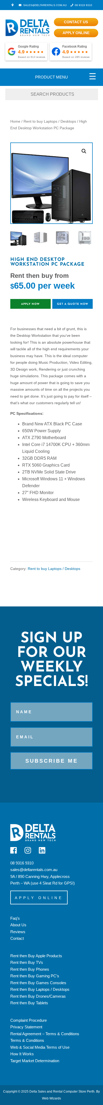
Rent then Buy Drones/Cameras (38, 996)
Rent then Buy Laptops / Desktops (39, 989)
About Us (18, 925)
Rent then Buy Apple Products (36, 956)
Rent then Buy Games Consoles (38, 982)
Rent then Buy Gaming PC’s (34, 976)
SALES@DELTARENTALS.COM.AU (44, 5)
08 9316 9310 (83, 5)
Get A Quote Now (72, 304)
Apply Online (76, 33)
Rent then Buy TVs (26, 962)
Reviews (17, 931)
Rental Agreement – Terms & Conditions (44, 1034)
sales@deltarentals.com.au (33, 869)
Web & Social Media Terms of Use (39, 1047)
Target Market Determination (34, 1060)
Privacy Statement (26, 1027)
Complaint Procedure (28, 1020)
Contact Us (76, 22)
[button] (84, 151)
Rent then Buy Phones (29, 969)
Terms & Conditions (27, 1040)
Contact (17, 938)
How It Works (22, 1054)
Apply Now (30, 304)
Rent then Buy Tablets (29, 1003)
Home (15, 121)
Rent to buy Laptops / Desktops (50, 121)
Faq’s (15, 918)
